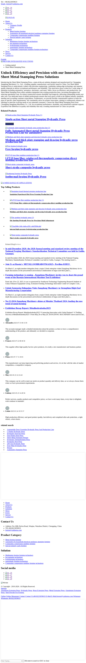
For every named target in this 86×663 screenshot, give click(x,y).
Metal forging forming (18, 31)
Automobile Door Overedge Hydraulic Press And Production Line (30, 430)
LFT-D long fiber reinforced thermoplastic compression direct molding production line (41, 159)
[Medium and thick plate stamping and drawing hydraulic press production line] (33, 137)
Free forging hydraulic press (21, 149)
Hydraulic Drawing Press (16, 434)
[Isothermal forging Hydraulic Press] (18, 174)
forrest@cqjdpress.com (13, 530)
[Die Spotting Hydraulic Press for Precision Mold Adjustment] (22, 218)
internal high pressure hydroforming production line (29, 229)
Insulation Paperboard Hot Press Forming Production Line (31, 194)
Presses (9, 448)
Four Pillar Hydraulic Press (16, 446)
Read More (10, 124)
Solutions (8, 39)
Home (7, 21)
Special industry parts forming (20, 37)
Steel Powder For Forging (14, 592)
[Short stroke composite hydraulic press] (19, 164)
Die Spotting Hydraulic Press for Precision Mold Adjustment (32, 220)
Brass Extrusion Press (40, 590)
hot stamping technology (18, 43)
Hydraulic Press (26, 590)
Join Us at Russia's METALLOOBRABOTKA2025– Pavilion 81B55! (38, 264)
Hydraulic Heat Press (14, 442)
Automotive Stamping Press (17, 450)
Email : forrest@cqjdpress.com (12, 4)
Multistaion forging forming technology (24, 41)
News (7, 51)
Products (8, 29)
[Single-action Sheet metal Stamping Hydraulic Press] (23, 115)
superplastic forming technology (21, 47)
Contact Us (9, 55)
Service (8, 53)
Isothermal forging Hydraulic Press (25, 176)
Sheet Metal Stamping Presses (17, 438)
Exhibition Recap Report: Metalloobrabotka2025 (28, 308)
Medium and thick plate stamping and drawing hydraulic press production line (41, 140)
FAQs (12, 27)
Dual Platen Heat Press (15, 436)
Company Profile (16, 25)
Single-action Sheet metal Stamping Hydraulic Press (35, 119)
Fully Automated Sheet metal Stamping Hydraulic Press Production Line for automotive (37, 131)
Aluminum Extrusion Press (10, 590)
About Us (8, 23)
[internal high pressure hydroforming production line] (25, 226)
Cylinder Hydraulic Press (16, 432)
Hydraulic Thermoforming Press (18, 440)
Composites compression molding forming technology (29, 49)
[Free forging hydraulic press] (16, 146)
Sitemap (4, 588)
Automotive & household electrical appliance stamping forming (32, 33)
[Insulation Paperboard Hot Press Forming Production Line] (28, 191)
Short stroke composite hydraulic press (27, 167)
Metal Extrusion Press (57, 590)
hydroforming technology (19, 45)
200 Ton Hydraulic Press (16, 444)
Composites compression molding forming (25, 35)
